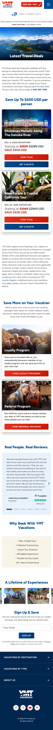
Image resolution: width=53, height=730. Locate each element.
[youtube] (30, 707)
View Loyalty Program (26, 373)
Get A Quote (26, 164)
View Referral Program (26, 427)
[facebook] (16, 707)
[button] (26, 657)
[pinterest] (37, 707)
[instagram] (23, 707)
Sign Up (26, 635)
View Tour (26, 157)
